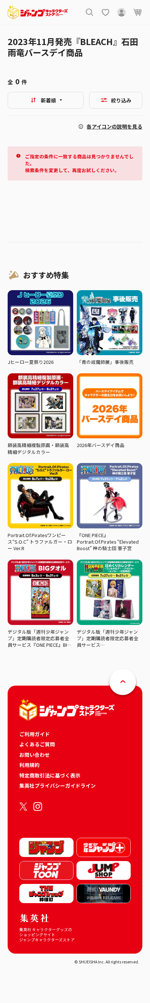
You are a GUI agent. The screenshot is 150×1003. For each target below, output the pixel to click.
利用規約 (29, 764)
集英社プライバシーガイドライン (57, 785)
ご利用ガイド (34, 734)
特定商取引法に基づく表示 (49, 775)
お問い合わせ (34, 754)
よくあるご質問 (37, 744)
